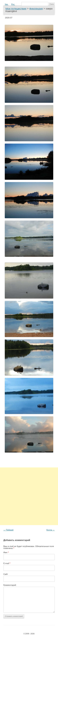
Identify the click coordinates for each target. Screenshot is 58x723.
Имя (6, 552)
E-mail (6, 563)
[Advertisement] (29, 496)
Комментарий (9, 585)
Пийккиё (8, 530)
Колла (50, 530)
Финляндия (36, 8)
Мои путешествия (15, 8)
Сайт (5, 574)
